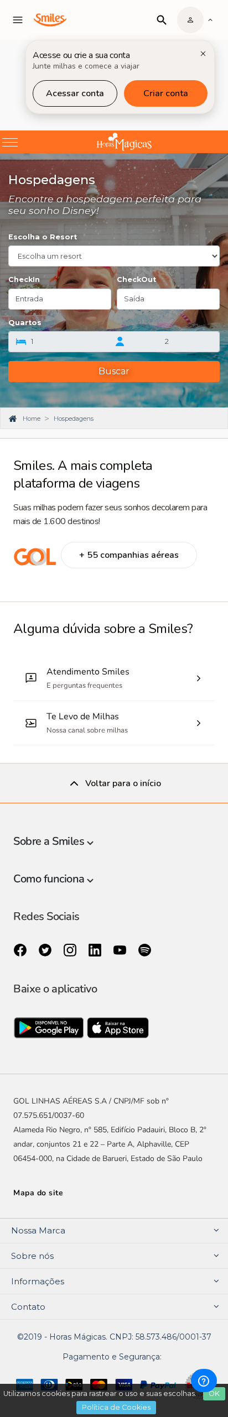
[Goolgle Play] (49, 1031)
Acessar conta (75, 93)
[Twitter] (46, 950)
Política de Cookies (116, 1407)
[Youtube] (121, 950)
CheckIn (24, 279)
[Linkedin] (96, 950)
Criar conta (165, 93)
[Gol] (34, 563)
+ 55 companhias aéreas (129, 555)
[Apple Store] (118, 1031)
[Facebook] (21, 950)
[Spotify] (145, 950)
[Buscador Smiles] (161, 20)
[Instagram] (71, 950)
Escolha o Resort (42, 237)
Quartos (25, 322)
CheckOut (136, 279)
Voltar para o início (123, 783)
